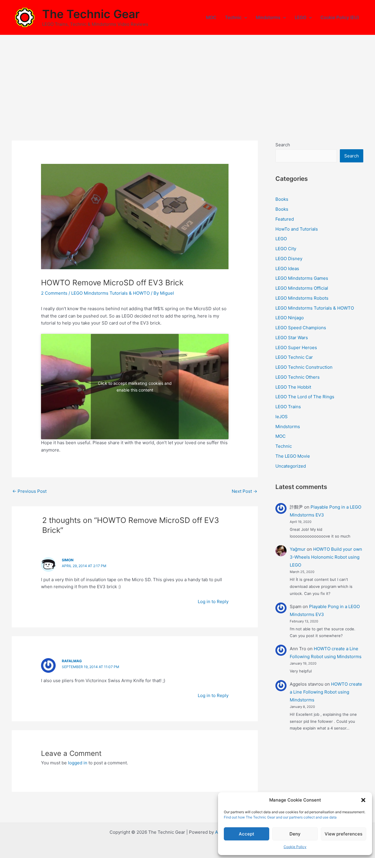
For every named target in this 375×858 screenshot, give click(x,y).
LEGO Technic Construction (304, 367)
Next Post (244, 491)
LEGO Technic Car (294, 357)
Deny (295, 834)
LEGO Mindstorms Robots (301, 298)
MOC (211, 17)
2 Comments (54, 293)
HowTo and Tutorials (296, 229)
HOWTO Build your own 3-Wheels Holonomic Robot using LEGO (326, 557)
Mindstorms (268, 17)
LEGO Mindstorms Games (301, 278)
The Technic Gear (90, 14)
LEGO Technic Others (297, 377)
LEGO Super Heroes (296, 347)
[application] (244, 17)
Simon (68, 560)
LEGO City (285, 248)
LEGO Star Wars (291, 337)
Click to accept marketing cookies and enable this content (135, 386)
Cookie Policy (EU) (340, 17)
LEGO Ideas (287, 268)
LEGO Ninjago (289, 317)
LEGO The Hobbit (293, 387)
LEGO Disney (288, 258)
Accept (246, 834)
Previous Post (29, 491)
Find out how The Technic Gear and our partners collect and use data (280, 817)
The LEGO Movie (292, 456)
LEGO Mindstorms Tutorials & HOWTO (110, 293)
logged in (77, 763)
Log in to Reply (213, 601)
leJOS (281, 416)
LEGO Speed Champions (300, 327)
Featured (284, 219)
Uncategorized (290, 466)
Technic (233, 17)
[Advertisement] (187, 79)
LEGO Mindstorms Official (301, 288)
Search (282, 144)
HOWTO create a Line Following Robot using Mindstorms (326, 692)
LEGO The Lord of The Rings (304, 396)
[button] (363, 800)
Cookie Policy (295, 847)
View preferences (343, 834)
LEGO (300, 17)
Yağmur (298, 549)
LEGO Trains (288, 406)
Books (281, 199)
